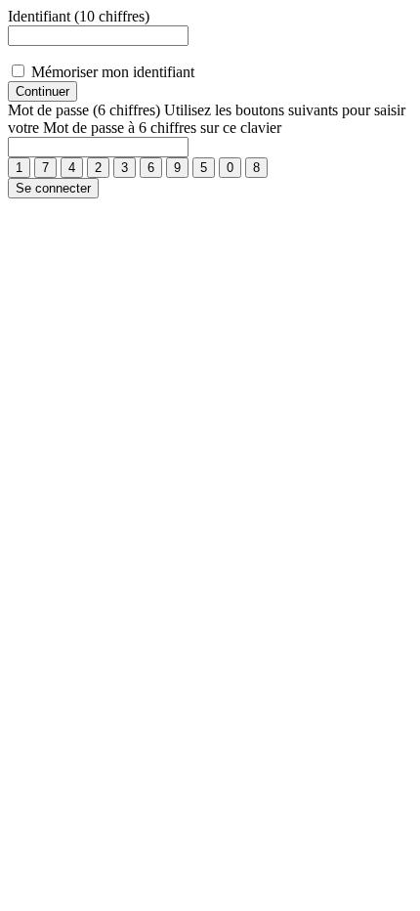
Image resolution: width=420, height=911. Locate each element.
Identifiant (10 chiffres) (78, 16)
